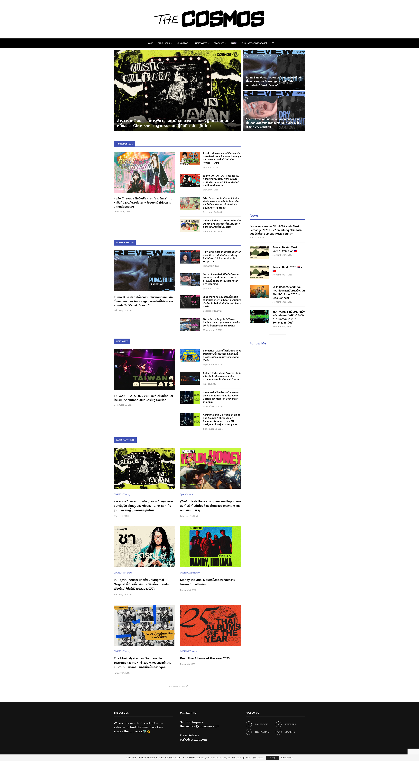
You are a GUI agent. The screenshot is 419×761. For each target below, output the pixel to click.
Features (219, 43)
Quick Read (164, 43)
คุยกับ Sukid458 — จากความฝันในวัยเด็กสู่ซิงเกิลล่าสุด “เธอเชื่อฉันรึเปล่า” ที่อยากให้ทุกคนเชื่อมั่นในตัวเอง (222, 224)
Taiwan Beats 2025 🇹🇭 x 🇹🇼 (287, 269)
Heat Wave (201, 43)
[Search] (273, 43)
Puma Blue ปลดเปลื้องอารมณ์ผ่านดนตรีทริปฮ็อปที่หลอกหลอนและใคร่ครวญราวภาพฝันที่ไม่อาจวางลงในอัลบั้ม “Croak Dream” (144, 301)
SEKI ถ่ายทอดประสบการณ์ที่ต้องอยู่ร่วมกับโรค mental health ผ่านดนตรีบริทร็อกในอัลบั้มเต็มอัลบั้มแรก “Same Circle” (222, 301)
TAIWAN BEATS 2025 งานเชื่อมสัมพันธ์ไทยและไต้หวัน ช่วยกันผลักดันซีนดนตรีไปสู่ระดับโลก (143, 398)
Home (150, 43)
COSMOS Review (125, 242)
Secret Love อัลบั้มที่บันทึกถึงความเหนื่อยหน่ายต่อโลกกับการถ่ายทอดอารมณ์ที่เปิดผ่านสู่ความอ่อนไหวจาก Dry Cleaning (221, 279)
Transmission (124, 143)
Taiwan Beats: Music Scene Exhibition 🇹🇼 (285, 249)
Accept (272, 758)
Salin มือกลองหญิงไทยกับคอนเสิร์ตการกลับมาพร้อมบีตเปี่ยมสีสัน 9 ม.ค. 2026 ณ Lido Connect (289, 292)
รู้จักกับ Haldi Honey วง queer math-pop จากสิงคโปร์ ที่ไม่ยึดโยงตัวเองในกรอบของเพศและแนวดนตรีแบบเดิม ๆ (210, 506)
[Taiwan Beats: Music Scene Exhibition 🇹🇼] (259, 252)
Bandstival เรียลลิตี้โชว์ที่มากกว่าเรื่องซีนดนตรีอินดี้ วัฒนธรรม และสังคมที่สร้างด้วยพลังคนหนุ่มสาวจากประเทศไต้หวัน (222, 355)
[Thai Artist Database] (254, 43)
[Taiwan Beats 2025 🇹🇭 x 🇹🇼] (259, 272)
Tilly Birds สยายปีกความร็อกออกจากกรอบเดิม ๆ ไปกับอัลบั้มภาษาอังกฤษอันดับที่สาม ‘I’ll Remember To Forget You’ (222, 256)
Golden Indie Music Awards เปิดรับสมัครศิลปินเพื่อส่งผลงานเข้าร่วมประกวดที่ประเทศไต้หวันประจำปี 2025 (222, 376)
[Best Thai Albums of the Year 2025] (210, 625)
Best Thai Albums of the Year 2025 (205, 658)
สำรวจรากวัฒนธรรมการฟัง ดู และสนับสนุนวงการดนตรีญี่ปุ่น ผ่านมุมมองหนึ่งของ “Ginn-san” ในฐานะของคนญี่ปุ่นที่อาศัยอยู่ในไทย (143, 506)
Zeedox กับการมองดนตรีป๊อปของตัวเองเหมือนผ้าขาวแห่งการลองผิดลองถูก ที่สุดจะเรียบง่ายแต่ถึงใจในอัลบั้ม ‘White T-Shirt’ (176, 123)
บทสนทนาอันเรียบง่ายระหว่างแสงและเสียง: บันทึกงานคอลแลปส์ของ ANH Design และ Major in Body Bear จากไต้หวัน (221, 397)
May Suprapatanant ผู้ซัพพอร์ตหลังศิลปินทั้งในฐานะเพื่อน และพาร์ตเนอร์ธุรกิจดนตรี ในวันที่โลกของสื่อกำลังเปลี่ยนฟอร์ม (273, 81)
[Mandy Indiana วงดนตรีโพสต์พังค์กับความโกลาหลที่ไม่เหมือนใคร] (210, 546)
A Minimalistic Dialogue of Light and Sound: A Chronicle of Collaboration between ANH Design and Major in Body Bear (221, 419)
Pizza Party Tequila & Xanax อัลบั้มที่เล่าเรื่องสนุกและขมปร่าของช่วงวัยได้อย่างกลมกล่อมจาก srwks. (221, 322)
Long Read (182, 43)
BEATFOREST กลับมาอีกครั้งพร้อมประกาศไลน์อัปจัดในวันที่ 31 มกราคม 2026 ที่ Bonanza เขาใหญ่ (289, 317)
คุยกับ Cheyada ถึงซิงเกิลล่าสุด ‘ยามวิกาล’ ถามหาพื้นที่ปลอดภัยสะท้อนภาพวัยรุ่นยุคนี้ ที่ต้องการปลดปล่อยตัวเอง (143, 203)
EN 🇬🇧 (234, 43)
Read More (287, 758)
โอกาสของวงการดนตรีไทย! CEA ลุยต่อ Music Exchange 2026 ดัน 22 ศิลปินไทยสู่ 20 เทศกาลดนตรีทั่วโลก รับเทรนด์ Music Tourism (276, 230)
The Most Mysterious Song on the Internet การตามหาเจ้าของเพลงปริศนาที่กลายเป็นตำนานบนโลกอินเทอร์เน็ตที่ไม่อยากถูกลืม (143, 662)
